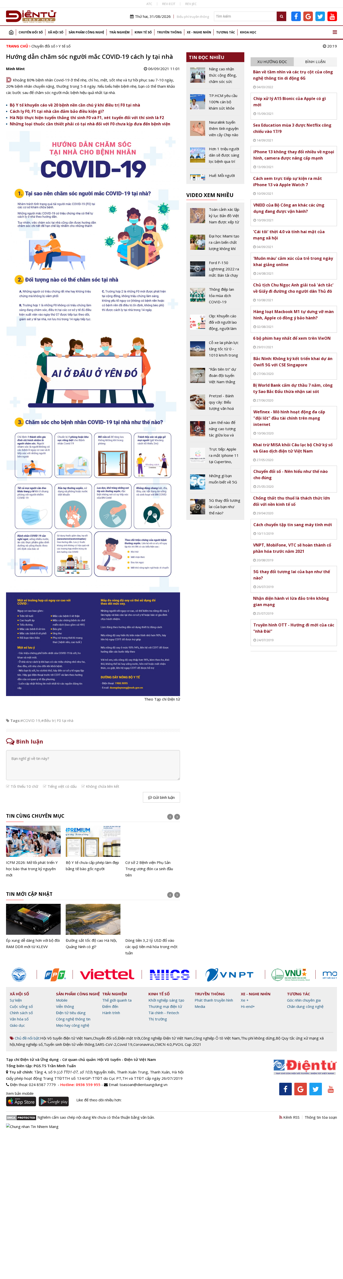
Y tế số (65, 45)
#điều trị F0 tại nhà (57, 720)
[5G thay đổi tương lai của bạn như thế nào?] (215, 506)
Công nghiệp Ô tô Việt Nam (216, 1038)
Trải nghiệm (119, 32)
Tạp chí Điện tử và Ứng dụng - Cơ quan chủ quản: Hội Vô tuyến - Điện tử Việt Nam (81, 1059)
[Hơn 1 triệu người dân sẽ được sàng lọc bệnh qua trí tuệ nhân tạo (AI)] (215, 157)
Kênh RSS (291, 1117)
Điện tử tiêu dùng (71, 1012)
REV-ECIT (168, 4)
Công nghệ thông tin (73, 1018)
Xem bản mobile (20, 1093)
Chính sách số (21, 1012)
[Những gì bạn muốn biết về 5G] (215, 483)
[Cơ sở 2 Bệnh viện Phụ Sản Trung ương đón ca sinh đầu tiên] (152, 852)
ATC (149, 4)
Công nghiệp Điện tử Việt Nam (166, 1038)
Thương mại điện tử (165, 1006)
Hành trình (111, 1012)
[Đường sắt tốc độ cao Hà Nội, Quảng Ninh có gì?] (93, 927)
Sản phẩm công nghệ (86, 32)
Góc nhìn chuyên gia (304, 1000)
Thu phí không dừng (258, 1038)
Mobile (62, 1000)
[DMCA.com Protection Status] (21, 1117)
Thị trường (157, 1018)
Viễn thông (65, 1006)
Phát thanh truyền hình (214, 1000)
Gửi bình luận (163, 797)
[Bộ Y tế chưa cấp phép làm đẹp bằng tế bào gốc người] (93, 849)
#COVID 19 (30, 720)
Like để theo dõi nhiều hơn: (99, 1099)
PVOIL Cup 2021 (187, 1044)
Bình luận (315, 61)
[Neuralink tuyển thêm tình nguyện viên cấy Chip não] (215, 130)
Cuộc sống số (21, 1006)
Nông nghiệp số (29, 1044)
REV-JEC (191, 4)
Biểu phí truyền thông (193, 16)
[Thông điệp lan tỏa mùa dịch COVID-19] (215, 297)
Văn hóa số (19, 1018)
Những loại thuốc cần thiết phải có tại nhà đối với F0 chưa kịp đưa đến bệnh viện (90, 124)
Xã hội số (56, 32)
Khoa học (248, 32)
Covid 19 (124, 1044)
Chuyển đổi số (31, 32)
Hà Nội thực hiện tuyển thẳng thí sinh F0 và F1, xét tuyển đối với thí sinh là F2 (87, 117)
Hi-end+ (248, 1006)
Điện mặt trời (129, 1038)
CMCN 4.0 (163, 1044)
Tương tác (225, 32)
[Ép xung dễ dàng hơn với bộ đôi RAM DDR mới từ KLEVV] (33, 927)
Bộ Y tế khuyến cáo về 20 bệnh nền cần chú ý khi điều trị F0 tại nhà (75, 105)
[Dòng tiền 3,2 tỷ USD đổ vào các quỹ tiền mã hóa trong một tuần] (152, 930)
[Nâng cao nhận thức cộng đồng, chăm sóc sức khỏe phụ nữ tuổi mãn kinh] (215, 77)
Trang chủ (11, 32)
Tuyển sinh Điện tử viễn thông (69, 1044)
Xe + (245, 1000)
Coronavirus (143, 1044)
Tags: (15, 720)
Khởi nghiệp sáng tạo (166, 1000)
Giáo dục (17, 1025)
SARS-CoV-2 (105, 1044)
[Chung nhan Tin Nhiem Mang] (32, 1126)
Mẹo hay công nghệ (72, 1025)
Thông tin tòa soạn (321, 1117)
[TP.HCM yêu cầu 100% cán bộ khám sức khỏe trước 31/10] (215, 103)
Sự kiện (16, 1000)
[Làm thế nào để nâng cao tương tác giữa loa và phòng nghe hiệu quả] (215, 430)
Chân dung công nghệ (305, 1006)
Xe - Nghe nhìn (199, 32)
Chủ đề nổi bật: (27, 1038)
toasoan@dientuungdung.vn (143, 1084)
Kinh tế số (143, 32)
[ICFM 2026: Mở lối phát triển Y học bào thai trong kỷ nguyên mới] (33, 852)
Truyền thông (169, 32)
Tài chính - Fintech (163, 1012)
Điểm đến (110, 1006)
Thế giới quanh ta (117, 1000)
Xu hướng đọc (272, 61)
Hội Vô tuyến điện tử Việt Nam (66, 1038)
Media (200, 1006)
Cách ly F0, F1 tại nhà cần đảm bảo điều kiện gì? (57, 111)
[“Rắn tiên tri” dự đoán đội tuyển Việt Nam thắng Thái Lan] (215, 377)
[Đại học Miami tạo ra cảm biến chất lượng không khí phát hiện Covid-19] (215, 244)
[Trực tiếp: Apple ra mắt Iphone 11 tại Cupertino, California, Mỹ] (215, 457)
